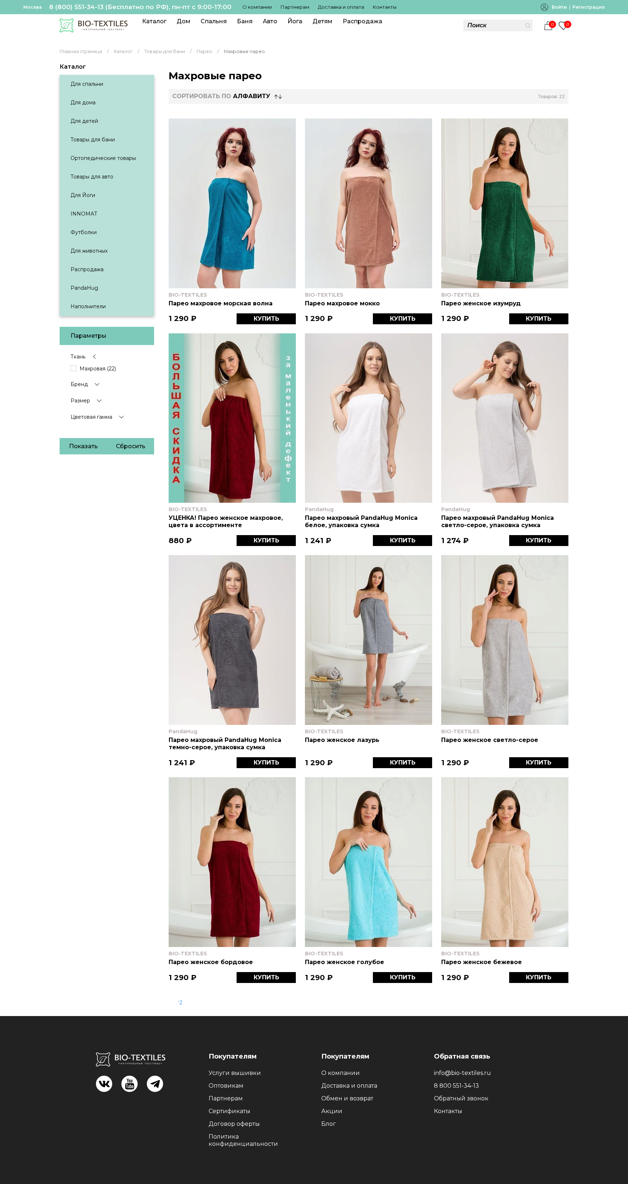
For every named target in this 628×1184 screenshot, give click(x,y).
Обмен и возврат (347, 1098)
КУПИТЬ (266, 318)
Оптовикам (226, 1085)
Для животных (89, 251)
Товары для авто (92, 176)
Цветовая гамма (91, 417)
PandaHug (84, 288)
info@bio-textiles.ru (462, 1072)
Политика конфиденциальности (243, 1140)
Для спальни (87, 84)
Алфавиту (251, 96)
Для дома (83, 102)
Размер (80, 400)
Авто (270, 21)
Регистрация (588, 7)
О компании (257, 7)
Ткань (78, 356)
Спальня (214, 21)
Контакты (384, 7)
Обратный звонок (461, 1098)
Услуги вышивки (235, 1072)
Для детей (84, 121)
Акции (331, 1111)
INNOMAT (84, 213)
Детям (323, 21)
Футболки (84, 232)
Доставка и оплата (341, 7)
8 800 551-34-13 (456, 1085)
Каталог (154, 21)
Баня (245, 21)
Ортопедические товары (103, 158)
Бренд (79, 384)
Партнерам (295, 7)
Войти (559, 7)
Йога (294, 21)
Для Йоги (83, 195)
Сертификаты (229, 1111)
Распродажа (362, 21)
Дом (183, 21)
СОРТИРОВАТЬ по (221, 96)
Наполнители (88, 306)
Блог (328, 1123)
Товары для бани (93, 139)
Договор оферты (234, 1123)
